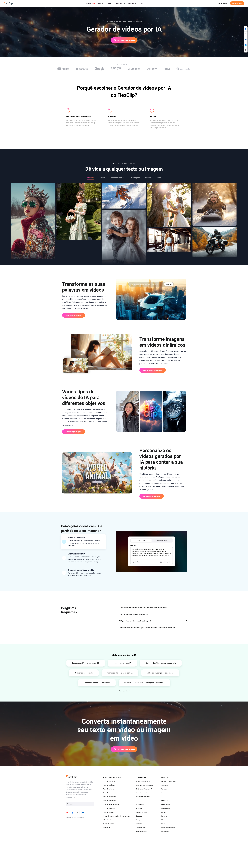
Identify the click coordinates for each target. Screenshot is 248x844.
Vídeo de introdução (109, 797)
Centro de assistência (168, 781)
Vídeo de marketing (109, 785)
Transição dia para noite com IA (120, 673)
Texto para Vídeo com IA (144, 789)
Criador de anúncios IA (84, 673)
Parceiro (164, 816)
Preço (141, 3)
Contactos (164, 785)
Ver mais (105, 828)
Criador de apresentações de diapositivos (116, 816)
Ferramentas (119, 3)
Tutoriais (164, 789)
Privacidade (165, 831)
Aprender (131, 3)
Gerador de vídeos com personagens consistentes (144, 683)
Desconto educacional (168, 828)
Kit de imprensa (166, 820)
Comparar (139, 816)
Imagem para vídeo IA (122, 663)
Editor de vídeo (107, 820)
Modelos (88, 3)
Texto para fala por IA (143, 781)
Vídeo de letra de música (111, 804)
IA (109, 3)
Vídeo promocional (109, 781)
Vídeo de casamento (109, 800)
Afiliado (163, 812)
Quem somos (165, 804)
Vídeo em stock (141, 828)
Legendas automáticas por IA (145, 785)
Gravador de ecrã (141, 793)
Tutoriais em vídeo (167, 793)
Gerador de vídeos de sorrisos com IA (161, 663)
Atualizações (165, 808)
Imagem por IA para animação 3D (85, 663)
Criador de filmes (108, 824)
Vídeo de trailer (108, 793)
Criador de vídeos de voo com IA (97, 683)
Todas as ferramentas (143, 797)
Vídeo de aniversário (109, 808)
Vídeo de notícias (108, 789)
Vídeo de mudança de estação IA (160, 673)
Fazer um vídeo (237, 3)
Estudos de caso (141, 812)
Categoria (139, 820)
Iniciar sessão (222, 3)
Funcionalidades (141, 831)
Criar (100, 3)
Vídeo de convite (108, 812)
